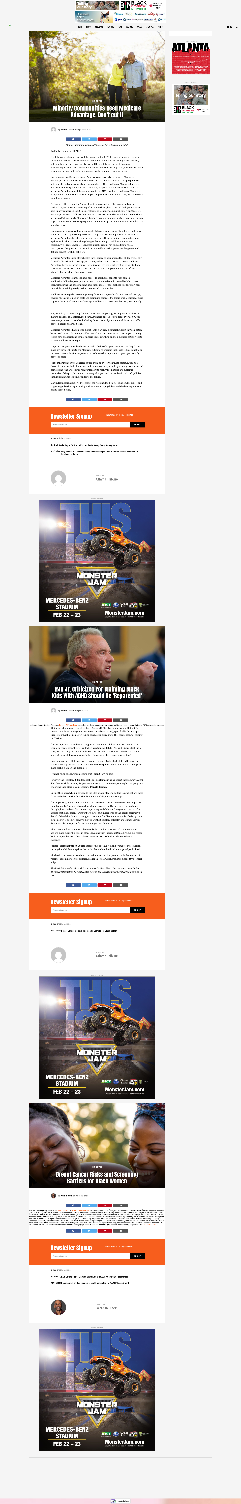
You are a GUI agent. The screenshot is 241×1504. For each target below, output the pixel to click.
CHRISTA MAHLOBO (80, 1210)
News (88, 27)
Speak (139, 27)
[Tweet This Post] (89, 139)
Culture (129, 27)
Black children (74, 734)
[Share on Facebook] (73, 139)
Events (160, 27)
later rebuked (93, 845)
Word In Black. (63, 1210)
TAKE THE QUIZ (149, 1224)
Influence (99, 27)
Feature (110, 27)
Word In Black (66, 1196)
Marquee (67, 439)
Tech (120, 27)
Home (80, 27)
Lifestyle (150, 27)
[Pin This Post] (105, 139)
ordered (81, 855)
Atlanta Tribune (67, 129)
